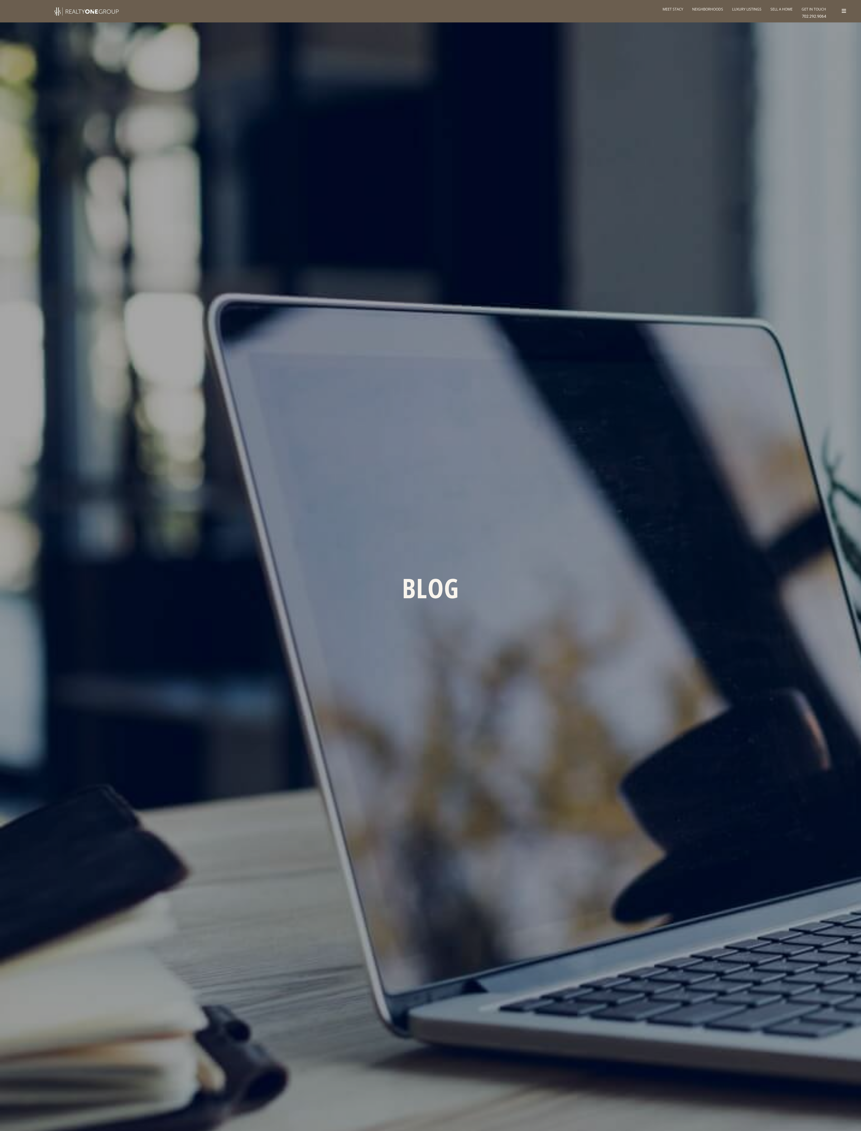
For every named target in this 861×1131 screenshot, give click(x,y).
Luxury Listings (746, 9)
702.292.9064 (814, 16)
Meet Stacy (673, 9)
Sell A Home (781, 9)
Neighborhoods (707, 9)
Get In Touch (814, 9)
